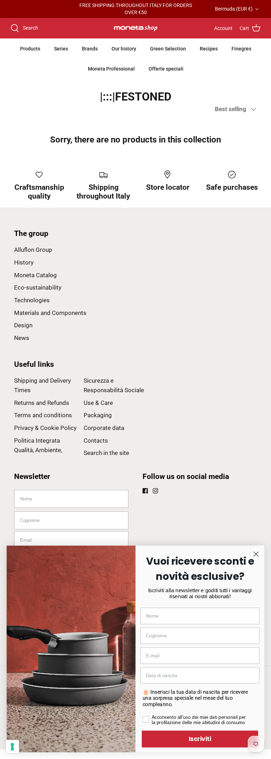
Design (23, 325)
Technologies (32, 300)
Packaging (98, 415)
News (21, 337)
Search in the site (106, 452)
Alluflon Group (33, 249)
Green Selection (168, 48)
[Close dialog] (256, 554)
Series (61, 48)
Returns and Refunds (41, 402)
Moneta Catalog (35, 275)
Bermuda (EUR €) (234, 9)
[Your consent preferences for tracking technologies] (12, 746)
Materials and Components (50, 312)
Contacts (96, 440)
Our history (124, 48)
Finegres (241, 48)
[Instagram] (155, 490)
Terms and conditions (43, 415)
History (24, 262)
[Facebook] (145, 490)
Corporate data (104, 427)
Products (30, 48)
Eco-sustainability (37, 287)
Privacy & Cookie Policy (45, 427)
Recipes (209, 48)
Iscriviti (200, 739)
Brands (90, 48)
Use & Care (98, 402)
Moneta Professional (111, 69)
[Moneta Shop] (136, 28)
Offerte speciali (166, 69)
